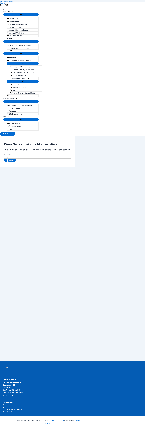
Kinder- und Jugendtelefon (23, 70)
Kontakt (6, 117)
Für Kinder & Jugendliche (19, 61)
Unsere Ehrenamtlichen (18, 30)
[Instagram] (1, 6)
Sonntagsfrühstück (20, 87)
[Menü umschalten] (21, 14)
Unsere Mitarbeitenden (18, 33)
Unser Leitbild (14, 22)
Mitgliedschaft (14, 108)
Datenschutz (60, 420)
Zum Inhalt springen (6, 1)
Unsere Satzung (15, 36)
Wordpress (47, 423)
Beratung (12, 96)
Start (5, 9)
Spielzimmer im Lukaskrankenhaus (26, 73)
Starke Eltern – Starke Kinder (24, 93)
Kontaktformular (15, 124)
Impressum (53, 420)
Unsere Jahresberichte (18, 24)
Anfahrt (12, 129)
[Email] (6, 6)
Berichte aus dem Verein (19, 48)
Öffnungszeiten (15, 126)
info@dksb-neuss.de (15, 393)
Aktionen (12, 58)
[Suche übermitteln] (5, 160)
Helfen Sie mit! (9, 98)
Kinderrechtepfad (19, 75)
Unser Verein (14, 19)
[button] (2, 3)
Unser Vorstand (15, 27)
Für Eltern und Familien (18, 78)
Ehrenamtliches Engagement (20, 105)
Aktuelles (7, 38)
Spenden (12, 111)
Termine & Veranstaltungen (20, 45)
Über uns (7, 12)
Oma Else (16, 90)
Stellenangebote (15, 114)
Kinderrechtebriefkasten (22, 67)
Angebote (7, 51)
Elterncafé (17, 84)
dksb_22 (14, 395)
